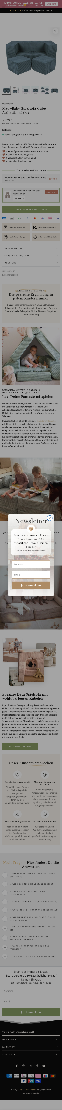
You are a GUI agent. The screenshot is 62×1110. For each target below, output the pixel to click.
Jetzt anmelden (31, 585)
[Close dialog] (49, 518)
